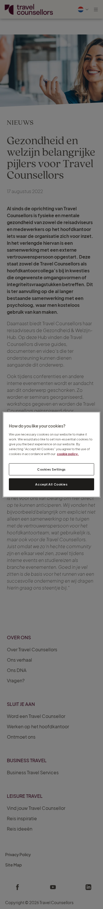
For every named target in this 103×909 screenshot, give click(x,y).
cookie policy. (68, 453)
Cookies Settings (51, 469)
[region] (51, 455)
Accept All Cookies (51, 484)
